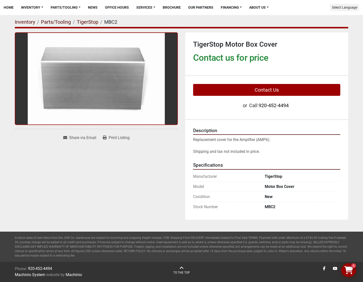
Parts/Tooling (64, 7)
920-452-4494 (274, 105)
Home (9, 7)
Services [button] (144, 7)
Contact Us (267, 90)
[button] (32, 7)
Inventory (30, 7)
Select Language (344, 7)
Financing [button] (230, 7)
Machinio (74, 274)
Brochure (172, 7)
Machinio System (30, 274)
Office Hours (117, 7)
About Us (257, 7)
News (93, 7)
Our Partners (200, 7)
